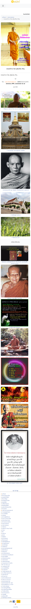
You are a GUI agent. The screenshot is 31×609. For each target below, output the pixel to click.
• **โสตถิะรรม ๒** (15, 237)
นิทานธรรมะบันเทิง (6, 522)
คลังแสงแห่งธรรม (6, 558)
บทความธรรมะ (11, 17)
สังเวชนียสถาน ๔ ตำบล (7, 584)
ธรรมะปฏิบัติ (5, 556)
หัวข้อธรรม (4, 546)
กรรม (3, 530)
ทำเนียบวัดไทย (5, 591)
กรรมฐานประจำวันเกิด (7, 563)
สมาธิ (3, 535)
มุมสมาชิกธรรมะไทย (6, 507)
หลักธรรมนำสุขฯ (6, 561)
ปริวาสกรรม (5, 538)
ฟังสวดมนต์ (5, 540)
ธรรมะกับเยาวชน (6, 520)
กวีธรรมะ (4, 527)
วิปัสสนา (4, 536)
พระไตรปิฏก (5, 545)
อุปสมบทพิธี (5, 596)
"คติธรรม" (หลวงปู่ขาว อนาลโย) (14, 298)
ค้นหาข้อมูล (4, 499)
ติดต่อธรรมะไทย (5, 500)
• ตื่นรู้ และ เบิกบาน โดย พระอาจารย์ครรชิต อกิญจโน (15, 109)
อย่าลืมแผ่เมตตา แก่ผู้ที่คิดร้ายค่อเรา (14, 429)
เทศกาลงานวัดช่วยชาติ (7, 510)
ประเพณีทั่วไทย (5, 568)
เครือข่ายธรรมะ (5, 504)
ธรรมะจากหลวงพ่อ (6, 518)
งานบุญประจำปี (5, 566)
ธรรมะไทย (15, 607)
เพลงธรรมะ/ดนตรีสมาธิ (7, 555)
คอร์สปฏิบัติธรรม (6, 541)
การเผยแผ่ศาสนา (6, 512)
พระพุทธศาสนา (5, 543)
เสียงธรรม (4, 551)
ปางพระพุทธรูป (5, 586)
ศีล (2, 532)
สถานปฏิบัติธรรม (6, 517)
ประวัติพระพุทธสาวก (7, 573)
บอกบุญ (4, 515)
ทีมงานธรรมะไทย (6, 495)
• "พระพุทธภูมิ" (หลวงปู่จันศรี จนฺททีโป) (15, 150)
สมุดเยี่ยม (4, 502)
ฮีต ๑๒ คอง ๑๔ (6, 564)
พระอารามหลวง (5, 592)
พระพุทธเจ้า (5, 569)
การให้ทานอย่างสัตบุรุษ (14, 327)
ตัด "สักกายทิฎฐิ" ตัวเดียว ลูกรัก (14, 483)
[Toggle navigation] (3, 5)
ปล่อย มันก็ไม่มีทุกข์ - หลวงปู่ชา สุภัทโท (14, 357)
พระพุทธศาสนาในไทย (7, 589)
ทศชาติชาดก (5, 574)
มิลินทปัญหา (5, 550)
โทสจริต (14, 386)
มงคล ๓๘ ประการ (6, 579)
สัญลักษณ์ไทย (5, 505)
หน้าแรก (4, 17)
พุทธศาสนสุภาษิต (6, 581)
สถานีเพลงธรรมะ (6, 553)
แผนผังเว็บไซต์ (5, 497)
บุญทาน (4, 533)
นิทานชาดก (4, 576)
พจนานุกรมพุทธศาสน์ (7, 548)
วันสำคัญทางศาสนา (6, 597)
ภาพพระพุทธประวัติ (6, 571)
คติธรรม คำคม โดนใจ (7, 528)
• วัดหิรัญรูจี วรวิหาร (15, 215)
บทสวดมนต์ (5, 560)
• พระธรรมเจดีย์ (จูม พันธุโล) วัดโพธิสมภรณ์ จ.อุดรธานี (15, 190)
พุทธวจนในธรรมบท (6, 578)
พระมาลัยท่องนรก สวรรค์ (15, 403)
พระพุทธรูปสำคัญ (6, 587)
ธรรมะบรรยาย (5, 523)
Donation (4, 508)
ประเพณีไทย (5, 513)
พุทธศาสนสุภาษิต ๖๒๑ (7, 583)
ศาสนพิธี (4, 594)
